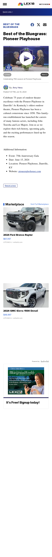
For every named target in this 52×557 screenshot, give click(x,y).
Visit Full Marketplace (40, 204)
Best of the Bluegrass (11, 25)
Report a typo (10, 186)
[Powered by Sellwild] (45, 361)
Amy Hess (18, 87)
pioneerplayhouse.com (29, 171)
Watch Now (44, 4)
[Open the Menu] (4, 4)
